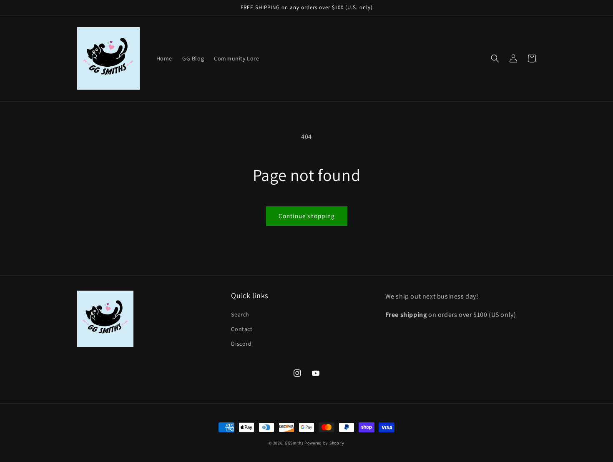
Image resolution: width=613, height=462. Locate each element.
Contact (241, 329)
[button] (495, 58)
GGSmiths (294, 443)
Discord (241, 343)
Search (240, 314)
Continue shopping (307, 216)
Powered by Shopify (324, 443)
